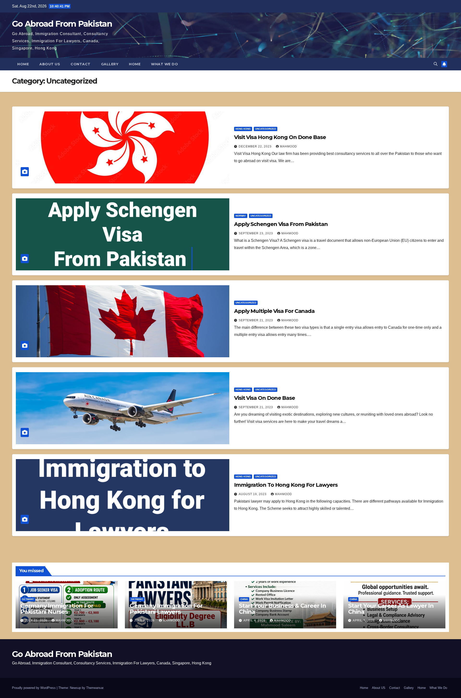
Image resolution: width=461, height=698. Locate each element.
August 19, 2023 (253, 494)
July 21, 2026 (36, 620)
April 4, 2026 (255, 620)
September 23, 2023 (256, 233)
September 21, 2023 (256, 320)
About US (49, 64)
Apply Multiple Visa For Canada (274, 311)
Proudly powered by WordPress (34, 688)
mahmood (288, 146)
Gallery (110, 64)
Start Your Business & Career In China (282, 608)
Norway (241, 215)
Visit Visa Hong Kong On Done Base (280, 137)
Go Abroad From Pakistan (62, 24)
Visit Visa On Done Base (264, 398)
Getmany (28, 599)
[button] (435, 64)
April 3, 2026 (364, 620)
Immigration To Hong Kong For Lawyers (285, 485)
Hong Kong (243, 128)
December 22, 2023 (256, 146)
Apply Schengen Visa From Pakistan (281, 224)
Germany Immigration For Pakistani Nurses (56, 608)
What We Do (164, 64)
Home (23, 64)
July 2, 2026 (145, 620)
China (244, 599)
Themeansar (94, 688)
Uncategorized (265, 128)
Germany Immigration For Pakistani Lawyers (166, 608)
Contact (81, 64)
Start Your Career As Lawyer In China (391, 608)
